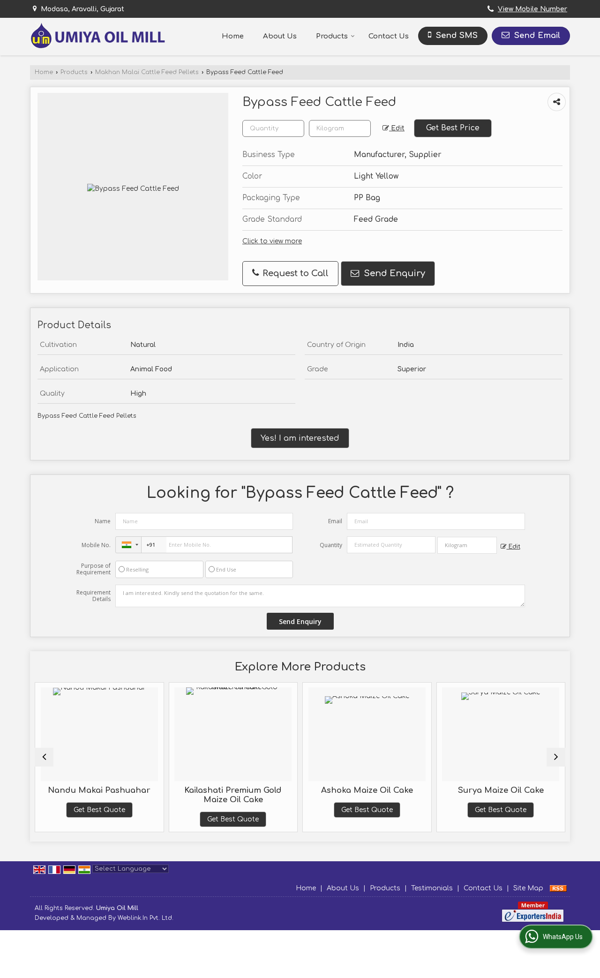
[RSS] (558, 888)
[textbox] (340, 128)
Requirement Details (93, 595)
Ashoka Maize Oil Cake (367, 790)
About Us (280, 36)
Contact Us (388, 36)
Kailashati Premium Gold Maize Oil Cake (233, 795)
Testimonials (432, 888)
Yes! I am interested (300, 438)
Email (335, 521)
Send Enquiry (393, 273)
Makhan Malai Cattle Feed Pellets (147, 72)
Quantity (331, 545)
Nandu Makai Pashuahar (99, 790)
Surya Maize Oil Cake (501, 790)
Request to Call (294, 273)
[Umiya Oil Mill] (97, 36)
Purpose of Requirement (93, 569)
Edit (397, 128)
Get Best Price (453, 128)
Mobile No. (96, 545)
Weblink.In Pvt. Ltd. (145, 918)
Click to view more (272, 241)
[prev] (44, 757)
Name (103, 521)
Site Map (528, 888)
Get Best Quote (99, 809)
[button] (532, 9)
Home (233, 36)
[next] (556, 757)
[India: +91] (128, 544)
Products (332, 36)
